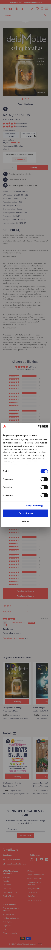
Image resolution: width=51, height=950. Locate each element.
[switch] (44, 479)
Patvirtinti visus (25, 513)
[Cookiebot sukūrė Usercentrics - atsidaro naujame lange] (36, 426)
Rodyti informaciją (34, 505)
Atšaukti (25, 521)
